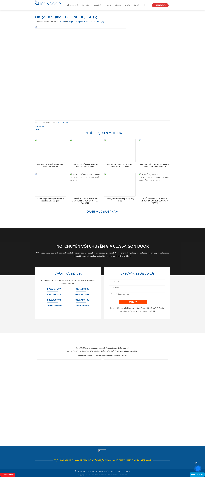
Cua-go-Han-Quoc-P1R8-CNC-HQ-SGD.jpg (85, 22)
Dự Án (109, 5)
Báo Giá (118, 5)
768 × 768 (60, 22)
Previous (39, 126)
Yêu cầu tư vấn (198, 474)
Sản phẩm (98, 5)
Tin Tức (127, 5)
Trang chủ (74, 5)
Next (38, 129)
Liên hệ (136, 5)
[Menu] (147, 5)
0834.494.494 (8, 475)
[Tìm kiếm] (143, 5)
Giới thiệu (85, 5)
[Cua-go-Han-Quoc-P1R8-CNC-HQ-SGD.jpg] (80, 72)
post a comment (63, 122)
